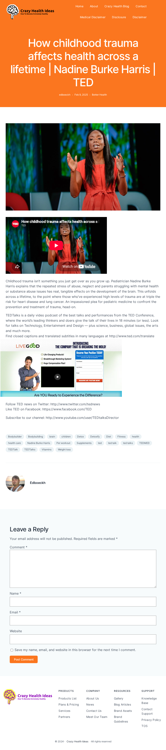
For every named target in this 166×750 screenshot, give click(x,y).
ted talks (128, 443)
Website (16, 631)
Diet (108, 436)
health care (14, 443)
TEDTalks (29, 449)
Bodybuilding (35, 436)
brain (52, 436)
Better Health (99, 94)
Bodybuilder (15, 436)
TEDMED (144, 443)
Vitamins (46, 449)
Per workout (63, 443)
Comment (18, 547)
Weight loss (64, 449)
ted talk (112, 443)
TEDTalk (13, 449)
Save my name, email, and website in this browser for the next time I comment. (75, 650)
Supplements (84, 443)
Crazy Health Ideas (77, 741)
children (66, 436)
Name (15, 593)
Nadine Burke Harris (38, 443)
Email (15, 612)
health (135, 436)
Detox (80, 436)
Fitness (121, 436)
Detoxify (95, 436)
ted (100, 443)
